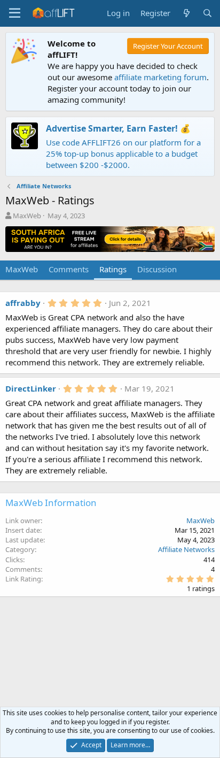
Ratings (113, 269)
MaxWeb (27, 215)
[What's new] (186, 13)
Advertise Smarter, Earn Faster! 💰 (118, 128)
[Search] (207, 13)
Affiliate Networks (186, 549)
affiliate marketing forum (160, 77)
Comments (69, 269)
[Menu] (14, 13)
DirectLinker (30, 388)
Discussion (157, 269)
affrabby (23, 302)
